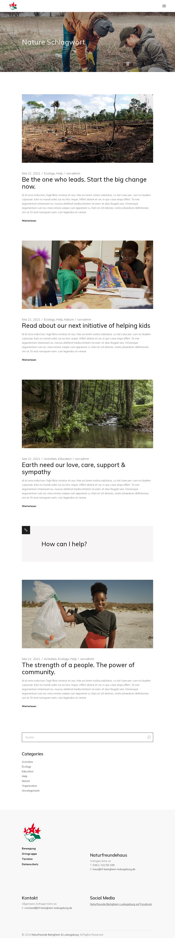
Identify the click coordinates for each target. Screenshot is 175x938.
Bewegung (29, 848)
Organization (29, 785)
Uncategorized (30, 790)
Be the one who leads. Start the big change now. (84, 182)
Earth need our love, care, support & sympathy (73, 468)
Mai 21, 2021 (31, 173)
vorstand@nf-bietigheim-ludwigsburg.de (48, 908)
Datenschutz (30, 864)
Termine (27, 859)
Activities (50, 459)
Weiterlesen (29, 220)
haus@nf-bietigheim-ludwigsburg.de (114, 869)
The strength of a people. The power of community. (78, 668)
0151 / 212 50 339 (104, 865)
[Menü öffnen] (164, 6)
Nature (69, 319)
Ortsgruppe (29, 853)
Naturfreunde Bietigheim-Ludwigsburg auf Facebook (121, 904)
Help (59, 173)
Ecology (49, 173)
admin (73, 173)
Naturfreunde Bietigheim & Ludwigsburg (55, 934)
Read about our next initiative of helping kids (86, 325)
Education (65, 459)
